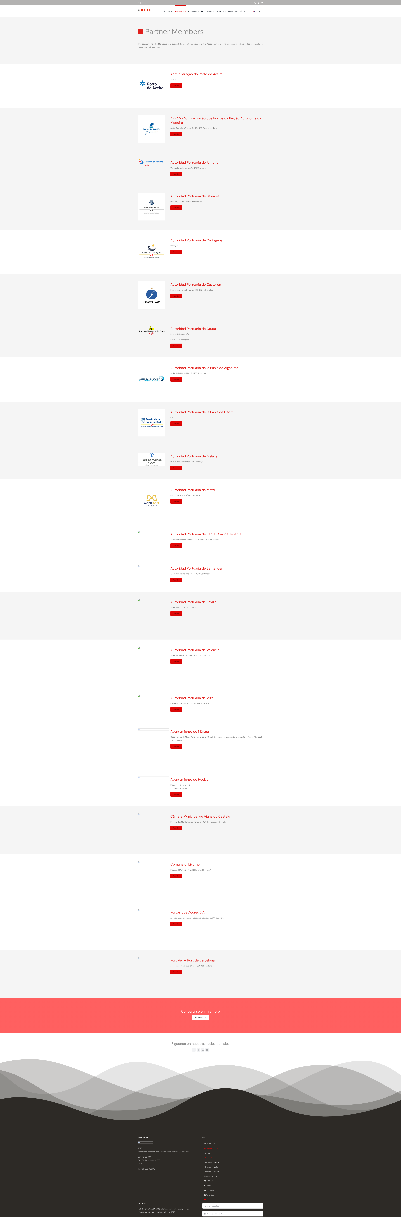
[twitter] (198, 1050)
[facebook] (194, 1050)
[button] (260, 11)
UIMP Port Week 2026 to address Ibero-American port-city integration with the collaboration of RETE (164, 1210)
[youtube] (207, 1050)
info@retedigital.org (144, 3)
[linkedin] (202, 1050)
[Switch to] (255, 11)
